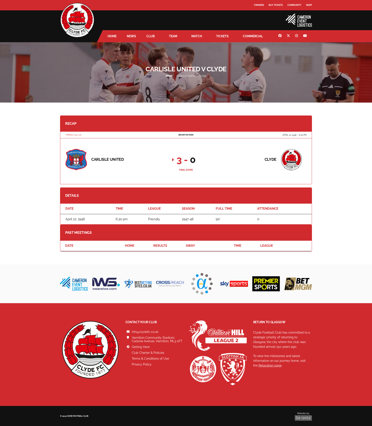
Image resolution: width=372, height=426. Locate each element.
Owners (259, 5)
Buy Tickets (276, 5)
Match (196, 36)
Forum (258, 14)
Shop (309, 5)
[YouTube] (305, 36)
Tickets (222, 36)
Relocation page (270, 365)
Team (173, 36)
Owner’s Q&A (262, 17)
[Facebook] (280, 36)
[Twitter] (289, 36)
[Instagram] (297, 36)
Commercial (253, 36)
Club (150, 36)
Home (112, 36)
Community (294, 5)
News (131, 36)
